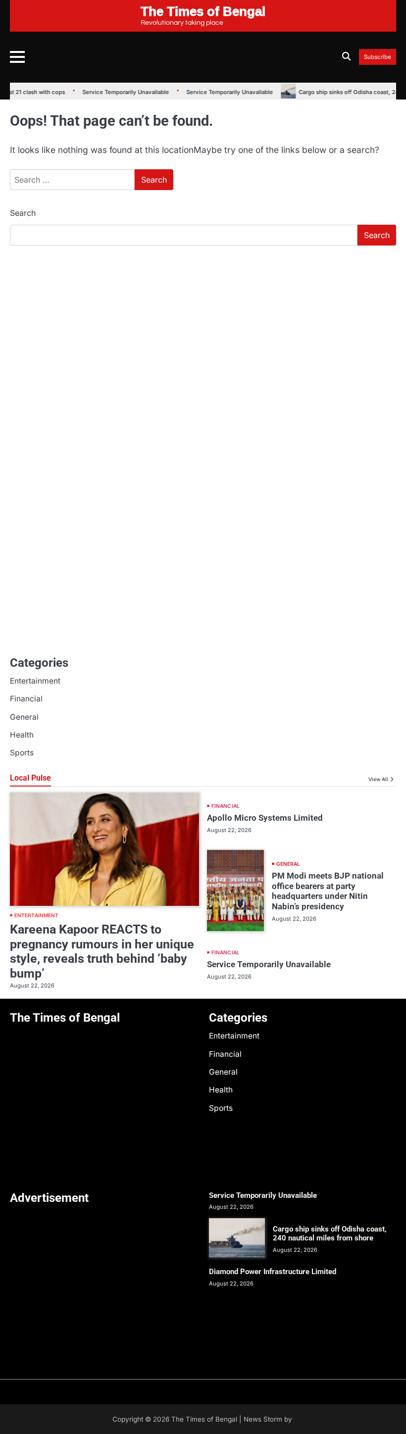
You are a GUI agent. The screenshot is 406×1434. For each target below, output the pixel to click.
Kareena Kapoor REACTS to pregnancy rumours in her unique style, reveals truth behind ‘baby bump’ (102, 951)
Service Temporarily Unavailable (118, 92)
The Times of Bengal (204, 1419)
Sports (22, 752)
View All (378, 779)
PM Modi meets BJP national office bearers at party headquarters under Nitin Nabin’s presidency (328, 891)
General (24, 717)
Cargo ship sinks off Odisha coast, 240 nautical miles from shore (330, 1233)
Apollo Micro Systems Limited (265, 818)
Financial (26, 698)
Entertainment (35, 681)
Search (23, 213)
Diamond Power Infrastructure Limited (272, 1271)
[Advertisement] (203, 327)
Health (22, 735)
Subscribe (377, 57)
